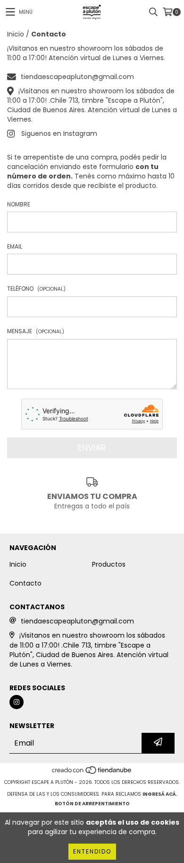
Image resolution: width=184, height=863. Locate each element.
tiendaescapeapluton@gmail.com (77, 76)
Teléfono (36, 289)
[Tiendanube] (92, 772)
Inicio (15, 34)
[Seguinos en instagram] (16, 702)
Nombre (18, 204)
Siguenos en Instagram (59, 133)
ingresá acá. (159, 794)
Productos (108, 564)
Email (14, 246)
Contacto (25, 583)
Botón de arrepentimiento (92, 803)
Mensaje (35, 331)
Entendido (92, 851)
